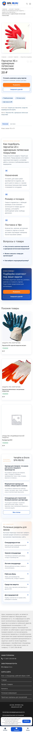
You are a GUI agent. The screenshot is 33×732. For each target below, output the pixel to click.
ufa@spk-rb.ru (7, 667)
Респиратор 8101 (7, 440)
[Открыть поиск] (27, 4)
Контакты (4, 688)
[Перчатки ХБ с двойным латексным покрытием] (31, 61)
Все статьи (16, 512)
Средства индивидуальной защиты (13, 10)
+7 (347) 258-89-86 (9, 658)
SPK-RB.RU (11, 3)
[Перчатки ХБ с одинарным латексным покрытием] (28, 61)
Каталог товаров (14, 9)
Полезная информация (9, 693)
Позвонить (16, 85)
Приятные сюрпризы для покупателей (14, 697)
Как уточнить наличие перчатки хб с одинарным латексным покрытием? (16, 248)
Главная (4, 9)
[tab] (5, 124)
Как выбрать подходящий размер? (17, 260)
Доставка (12, 124)
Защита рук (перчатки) (8, 12)
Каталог (5, 729)
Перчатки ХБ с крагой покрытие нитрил (14, 345)
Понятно (26, 721)
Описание (5, 124)
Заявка (28, 729)
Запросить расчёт (16, 89)
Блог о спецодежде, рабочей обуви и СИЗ (15, 676)
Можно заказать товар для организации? (13, 255)
